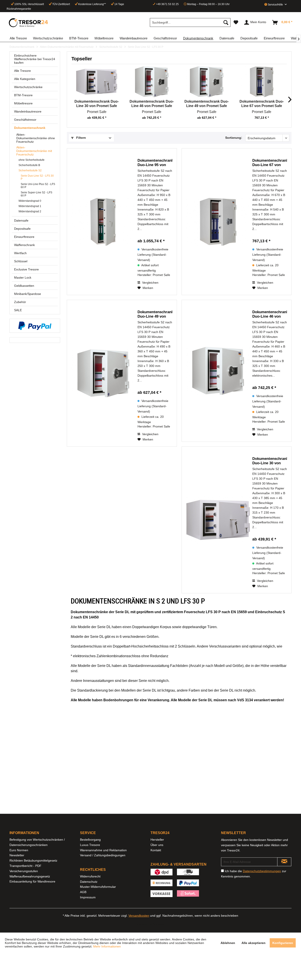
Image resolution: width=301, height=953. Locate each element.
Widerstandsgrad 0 (30, 200)
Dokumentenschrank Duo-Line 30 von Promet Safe (96, 104)
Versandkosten (138, 915)
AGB (83, 892)
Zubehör (20, 302)
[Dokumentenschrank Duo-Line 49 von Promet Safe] (206, 81)
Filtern (80, 137)
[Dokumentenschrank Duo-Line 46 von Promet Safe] (151, 81)
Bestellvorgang (90, 839)
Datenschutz (88, 881)
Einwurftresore (24, 237)
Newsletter (16, 855)
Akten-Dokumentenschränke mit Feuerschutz (34, 151)
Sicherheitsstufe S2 (30, 170)
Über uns (156, 845)
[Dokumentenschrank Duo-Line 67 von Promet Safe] (261, 81)
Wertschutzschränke (28, 87)
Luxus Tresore (90, 845)
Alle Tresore (22, 70)
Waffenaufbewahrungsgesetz (29, 876)
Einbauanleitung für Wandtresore (32, 881)
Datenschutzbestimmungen (262, 871)
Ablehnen (228, 943)
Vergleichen (149, 282)
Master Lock (22, 277)
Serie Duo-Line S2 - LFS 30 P (37, 177)
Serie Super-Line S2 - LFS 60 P (36, 194)
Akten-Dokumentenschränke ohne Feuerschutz (35, 138)
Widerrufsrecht (90, 876)
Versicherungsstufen (23, 871)
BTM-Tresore (23, 95)
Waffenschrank (24, 245)
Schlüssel (20, 261)
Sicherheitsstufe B (29, 165)
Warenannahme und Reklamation (103, 850)
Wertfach (20, 253)
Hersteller (157, 839)
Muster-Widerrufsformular (98, 886)
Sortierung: (233, 137)
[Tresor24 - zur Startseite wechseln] (28, 22)
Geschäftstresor (25, 119)
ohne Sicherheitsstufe (32, 159)
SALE (18, 310)
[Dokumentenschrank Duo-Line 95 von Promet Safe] (104, 222)
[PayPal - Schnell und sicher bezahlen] (34, 326)
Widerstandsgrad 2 (30, 211)
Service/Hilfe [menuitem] (275, 4)
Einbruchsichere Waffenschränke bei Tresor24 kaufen (34, 59)
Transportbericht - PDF (25, 866)
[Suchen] (225, 22)
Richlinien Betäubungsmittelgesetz (33, 860)
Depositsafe (22, 228)
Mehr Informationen (107, 946)
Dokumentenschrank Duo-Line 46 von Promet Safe (152, 104)
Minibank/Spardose (27, 294)
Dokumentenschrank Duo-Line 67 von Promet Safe (262, 104)
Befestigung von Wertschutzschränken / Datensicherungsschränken (37, 842)
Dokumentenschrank (29, 128)
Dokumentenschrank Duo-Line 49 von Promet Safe (206, 104)
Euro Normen (18, 850)
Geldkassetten (24, 285)
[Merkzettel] (235, 22)
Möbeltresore (23, 103)
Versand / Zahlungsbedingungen (102, 855)
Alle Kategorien (24, 79)
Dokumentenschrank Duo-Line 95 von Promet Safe (154, 162)
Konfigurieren (282, 943)
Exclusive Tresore (26, 269)
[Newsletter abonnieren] (284, 861)
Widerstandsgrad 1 (30, 206)
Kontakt (155, 850)
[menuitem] (190, 22)
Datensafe (21, 220)
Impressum (88, 897)
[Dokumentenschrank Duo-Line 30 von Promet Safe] (96, 81)
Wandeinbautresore (27, 111)
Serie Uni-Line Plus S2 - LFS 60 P (38, 186)
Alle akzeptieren (254, 943)
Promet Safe (96, 112)
